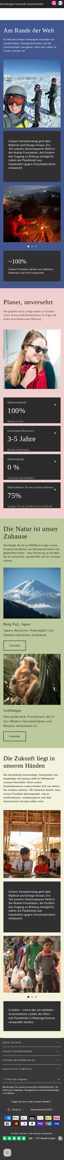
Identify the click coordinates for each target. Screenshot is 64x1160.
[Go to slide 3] (36, 246)
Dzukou (23, 1133)
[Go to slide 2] (32, 246)
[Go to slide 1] (28, 246)
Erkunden (14, 645)
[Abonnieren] (59, 1079)
